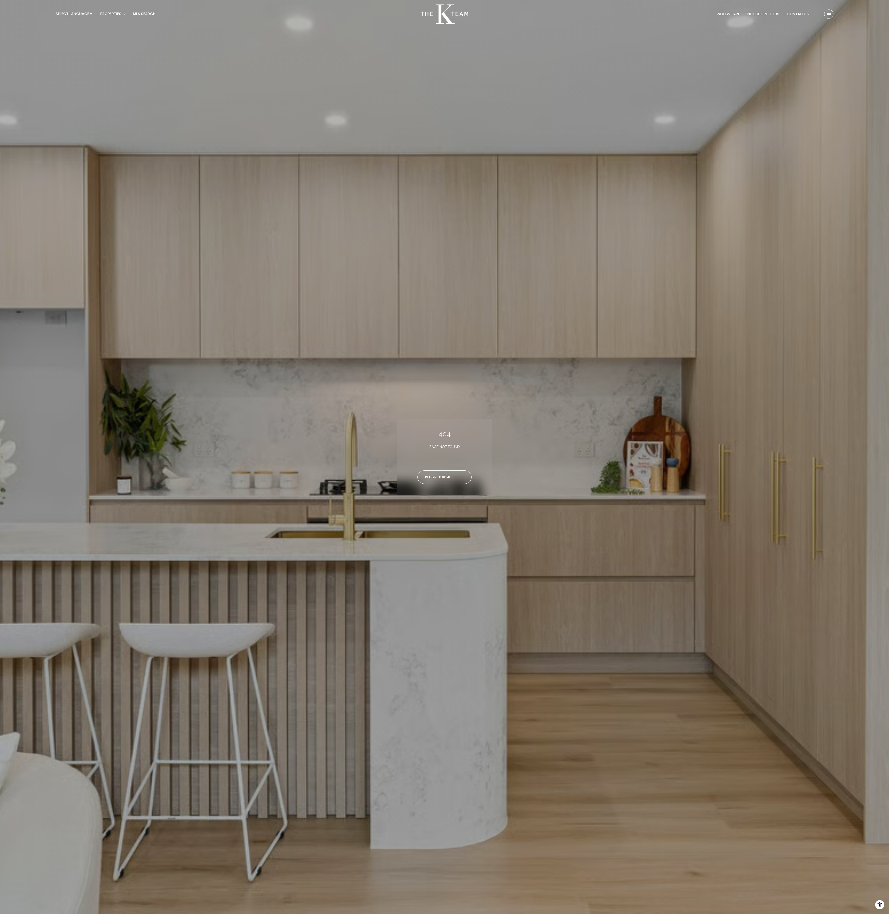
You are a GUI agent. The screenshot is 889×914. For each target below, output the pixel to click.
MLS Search (144, 13)
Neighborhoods (763, 14)
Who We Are (728, 14)
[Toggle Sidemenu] (828, 14)
